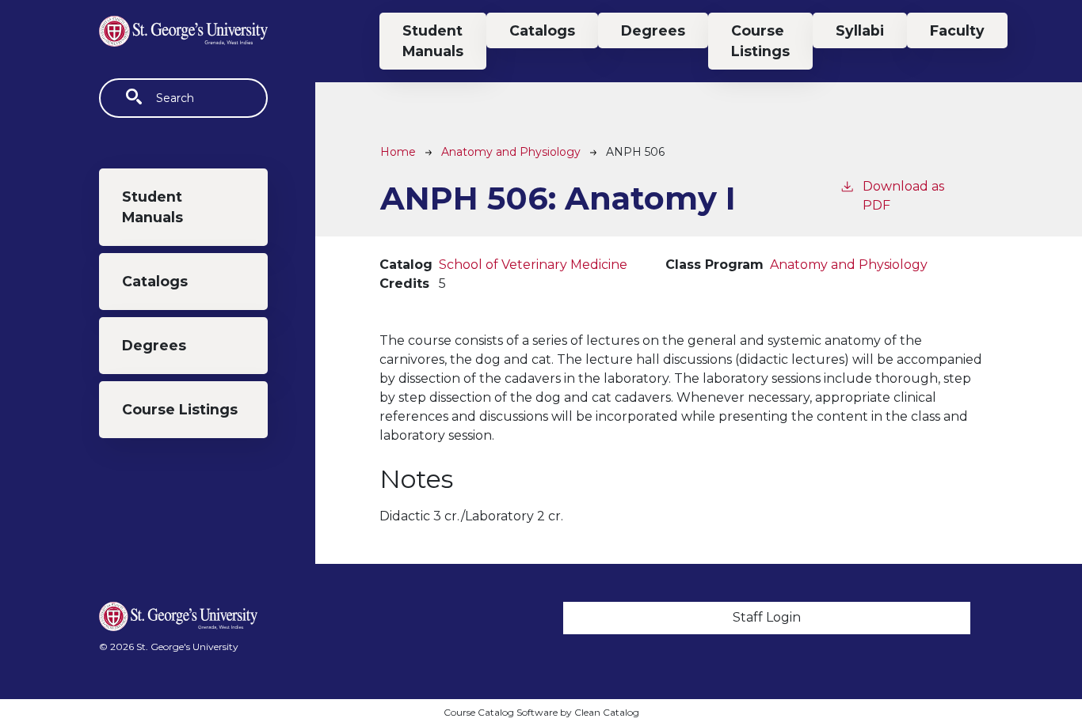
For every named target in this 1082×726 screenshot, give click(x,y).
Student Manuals (152, 206)
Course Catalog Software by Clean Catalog (541, 712)
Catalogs (155, 281)
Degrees (154, 345)
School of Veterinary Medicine (533, 264)
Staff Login (767, 617)
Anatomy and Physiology (511, 152)
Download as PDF (903, 196)
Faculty (957, 30)
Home (398, 152)
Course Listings (180, 409)
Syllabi (860, 30)
